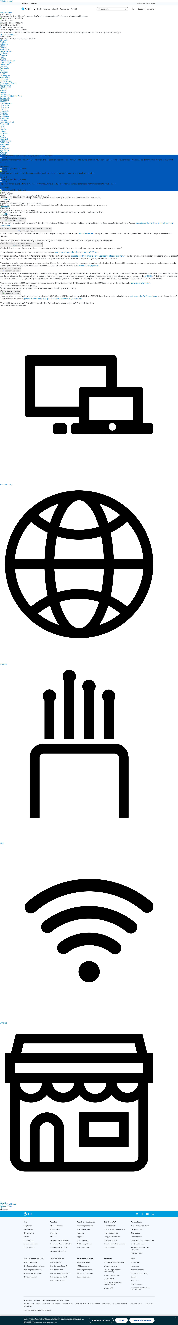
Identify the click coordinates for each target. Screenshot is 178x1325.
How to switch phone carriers (114, 1229)
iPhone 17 (53, 1237)
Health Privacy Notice (136, 1303)
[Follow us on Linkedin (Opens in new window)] (153, 1214)
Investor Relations (137, 1270)
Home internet (29, 1233)
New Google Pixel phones (32, 1270)
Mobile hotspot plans (84, 1244)
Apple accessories (83, 1262)
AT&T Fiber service (85, 233)
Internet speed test (111, 1233)
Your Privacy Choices (119, 1303)
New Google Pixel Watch (58, 1277)
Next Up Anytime (83, 1247)
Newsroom (135, 1266)
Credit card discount (138, 1244)
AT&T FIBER (149, 276)
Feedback (37, 1300)
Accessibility (56, 1303)
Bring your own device (112, 1237)
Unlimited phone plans (85, 1226)
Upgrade (80, 1237)
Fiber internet (28, 1229)
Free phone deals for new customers (140, 1248)
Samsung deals (136, 1237)
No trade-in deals (137, 1253)
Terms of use (46, 1303)
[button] (34, 9)
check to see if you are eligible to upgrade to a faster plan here (97, 256)
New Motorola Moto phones (33, 1273)
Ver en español (151, 3)
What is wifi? (108, 1288)
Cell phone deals (136, 1229)
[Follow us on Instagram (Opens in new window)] (147, 1214)
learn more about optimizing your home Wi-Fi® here (77, 252)
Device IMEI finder (110, 1247)
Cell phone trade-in (111, 1240)
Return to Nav (6, 12)
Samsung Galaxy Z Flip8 (58, 1251)
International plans (83, 1229)
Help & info (135, 1280)
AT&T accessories (83, 1266)
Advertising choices (94, 1303)
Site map (26, 1303)
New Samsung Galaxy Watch (60, 1273)
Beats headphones (83, 1277)
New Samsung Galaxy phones (34, 1266)
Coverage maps (35, 1303)
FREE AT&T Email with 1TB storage (53, 1300)
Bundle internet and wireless (114, 1262)
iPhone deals (135, 1233)
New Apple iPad (55, 1262)
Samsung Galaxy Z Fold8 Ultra (60, 1244)
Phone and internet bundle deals (142, 1240)
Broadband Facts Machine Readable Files (140, 1289)
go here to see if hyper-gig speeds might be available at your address (53, 298)
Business (34, 3)
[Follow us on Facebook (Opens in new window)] (142, 1214)
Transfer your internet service (114, 1244)
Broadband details (67, 1303)
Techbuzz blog (28, 1300)
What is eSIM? (109, 1279)
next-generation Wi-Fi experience (143, 296)
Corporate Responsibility (139, 1273)
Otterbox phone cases (85, 1273)
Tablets (26, 1237)
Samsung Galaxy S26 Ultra (59, 1240)
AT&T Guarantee (136, 1284)
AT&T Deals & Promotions (140, 1226)
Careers (133, 1277)
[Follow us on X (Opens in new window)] (137, 1214)
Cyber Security (149, 1303)
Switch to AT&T (109, 1226)
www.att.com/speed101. (89, 265)
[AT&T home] (26, 8)
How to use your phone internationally (112, 1271)
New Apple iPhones (30, 1262)
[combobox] (111, 8)
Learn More (5, 199)
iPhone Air (54, 1233)
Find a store (141, 3)
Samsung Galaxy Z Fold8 (59, 1247)
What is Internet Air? (111, 1266)
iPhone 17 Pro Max (56, 1226)
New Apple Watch (56, 1270)
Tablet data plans (83, 1240)
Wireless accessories (31, 1244)
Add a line (80, 1233)
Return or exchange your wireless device (113, 1283)
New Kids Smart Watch (58, 1280)
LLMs (67, 1300)
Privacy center (106, 1303)
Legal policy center (80, 1303)
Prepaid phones (29, 1247)
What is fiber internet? (112, 1275)
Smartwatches (29, 1240)
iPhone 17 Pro (55, 1229)
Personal (25, 3)
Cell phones (28, 1226)
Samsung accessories (84, 1270)
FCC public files (28, 1306)
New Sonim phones (30, 1277)
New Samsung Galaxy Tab (59, 1266)
